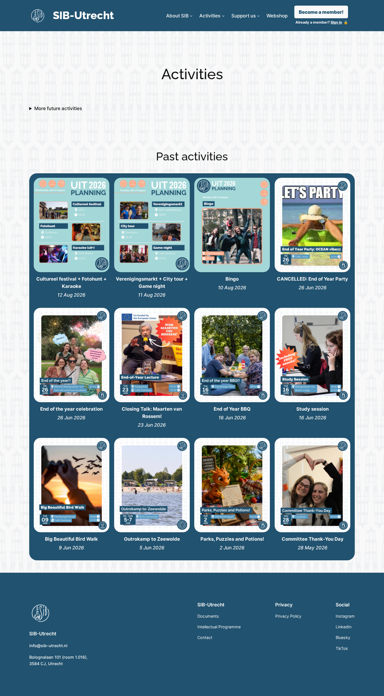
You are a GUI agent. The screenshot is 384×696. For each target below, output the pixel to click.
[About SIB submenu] (191, 15)
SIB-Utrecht (83, 15)
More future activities (58, 108)
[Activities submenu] (223, 15)
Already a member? (318, 22)
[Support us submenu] (258, 15)
